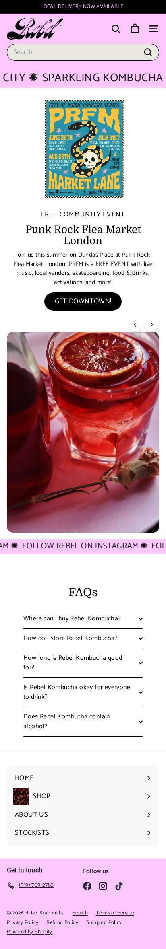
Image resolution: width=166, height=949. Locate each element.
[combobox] (83, 52)
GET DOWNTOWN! (83, 301)
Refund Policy (62, 922)
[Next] (151, 324)
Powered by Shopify (29, 932)
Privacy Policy (22, 922)
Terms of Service (115, 913)
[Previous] (135, 324)
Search (80, 913)
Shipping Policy (104, 922)
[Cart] (134, 29)
